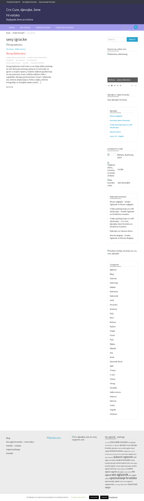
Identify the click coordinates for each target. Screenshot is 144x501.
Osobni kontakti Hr (13, 2)
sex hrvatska (127, 472)
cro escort (108, 445)
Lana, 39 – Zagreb (117, 136)
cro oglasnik (115, 445)
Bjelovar (113, 269)
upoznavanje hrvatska (123, 478)
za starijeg (117, 484)
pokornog (10, 60)
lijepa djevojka (109, 457)
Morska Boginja (126, 238)
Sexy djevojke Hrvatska (117, 99)
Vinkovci (113, 396)
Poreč (112, 335)
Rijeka (112, 344)
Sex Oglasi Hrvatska (29, 2)
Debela (113, 287)
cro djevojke (131, 442)
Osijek (112, 331)
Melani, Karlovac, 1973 (125, 156)
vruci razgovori (128, 481)
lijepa (135, 454)
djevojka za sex (125, 445)
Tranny (113, 370)
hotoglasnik (126, 451)
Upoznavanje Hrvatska (47, 2)
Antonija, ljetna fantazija (120, 120)
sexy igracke (20, 60)
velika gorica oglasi (13, 63)
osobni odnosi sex (123, 463)
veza (121, 481)
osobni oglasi (110, 466)
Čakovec (113, 278)
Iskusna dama (115, 132)
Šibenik (113, 348)
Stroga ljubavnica (16, 53)
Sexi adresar (25, 27)
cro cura (107, 442)
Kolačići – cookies (13, 445)
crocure (124, 442)
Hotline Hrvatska (43, 27)
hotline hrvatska (116, 451)
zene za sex (123, 484)
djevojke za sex (116, 448)
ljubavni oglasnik (123, 457)
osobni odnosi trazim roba (15, 58)
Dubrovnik (114, 296)
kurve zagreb (128, 454)
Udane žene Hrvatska (65, 27)
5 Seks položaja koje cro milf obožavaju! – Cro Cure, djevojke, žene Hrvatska (122, 221)
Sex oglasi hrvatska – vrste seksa (20, 442)
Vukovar (113, 401)
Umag (112, 383)
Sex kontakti (124, 182)
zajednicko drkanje (37, 63)
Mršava (113, 322)
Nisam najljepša (116, 116)
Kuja (112, 313)
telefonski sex (32, 60)
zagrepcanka (109, 484)
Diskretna (114, 291)
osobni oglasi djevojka (123, 466)
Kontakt (9, 453)
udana (107, 478)
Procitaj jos (113, 497)
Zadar (112, 405)
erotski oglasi (125, 448)
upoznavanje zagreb (112, 481)
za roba (25, 63)
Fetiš (112, 300)
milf (134, 457)
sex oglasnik (119, 475)
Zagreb (113, 409)
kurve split (121, 454)
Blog (112, 274)
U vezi (112, 374)
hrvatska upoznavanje (111, 454)
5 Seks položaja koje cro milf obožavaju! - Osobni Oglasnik (122, 210)
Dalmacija (114, 283)
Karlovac (113, 309)
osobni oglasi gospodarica (37, 58)
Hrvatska (113, 304)
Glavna (12, 27)
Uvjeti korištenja (13, 449)
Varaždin (113, 387)
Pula (112, 339)
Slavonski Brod (116, 361)
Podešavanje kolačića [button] (78, 497)
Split (112, 366)
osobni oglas (133, 463)
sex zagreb (132, 475)
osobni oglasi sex (121, 469)
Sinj (111, 352)
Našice (112, 326)
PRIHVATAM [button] (93, 497)
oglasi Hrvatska (110, 460)
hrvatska (132, 451)
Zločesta (113, 414)
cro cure (114, 442)
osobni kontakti (123, 460)
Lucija (120, 169)
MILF (112, 318)
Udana (112, 379)
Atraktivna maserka (120, 214)
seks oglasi (120, 472)
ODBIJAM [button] (104, 497)
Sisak (112, 357)
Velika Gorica (115, 392)
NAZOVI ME (9, 87)
